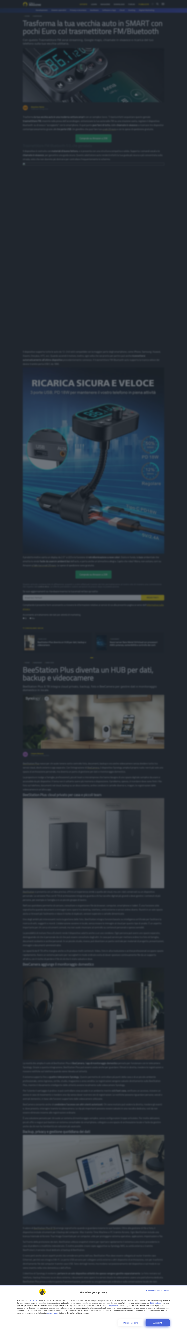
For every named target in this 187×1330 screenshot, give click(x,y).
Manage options (130, 1323)
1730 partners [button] (33, 1300)
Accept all (157, 1323)
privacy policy (53, 1313)
